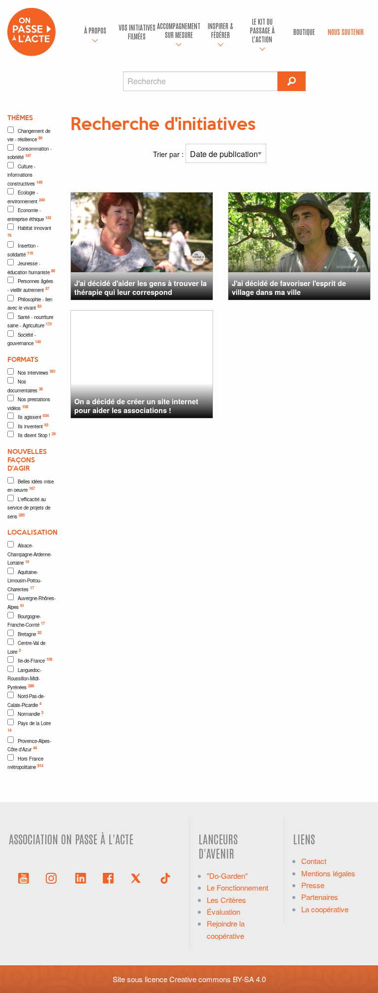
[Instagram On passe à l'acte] (53, 877)
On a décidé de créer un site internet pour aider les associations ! (136, 405)
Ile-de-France (35, 660)
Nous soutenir (346, 31)
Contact (313, 861)
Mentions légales (328, 873)
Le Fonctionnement (237, 887)
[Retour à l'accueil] (31, 31)
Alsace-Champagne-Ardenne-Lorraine (29, 554)
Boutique (304, 31)
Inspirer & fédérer (220, 30)
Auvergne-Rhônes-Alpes (31, 602)
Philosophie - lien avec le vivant (29, 304)
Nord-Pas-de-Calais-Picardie (26, 700)
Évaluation (223, 911)
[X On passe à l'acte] (138, 877)
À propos (95, 30)
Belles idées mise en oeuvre (30, 486)
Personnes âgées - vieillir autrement (30, 285)
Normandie (30, 713)
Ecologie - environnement (26, 197)
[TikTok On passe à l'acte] (165, 877)
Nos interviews (37, 372)
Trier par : (169, 154)
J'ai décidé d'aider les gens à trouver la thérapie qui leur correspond (140, 287)
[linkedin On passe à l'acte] (81, 877)
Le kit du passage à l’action (262, 30)
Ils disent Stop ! (37, 435)
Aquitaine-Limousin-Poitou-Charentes (24, 581)
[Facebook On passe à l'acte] (108, 877)
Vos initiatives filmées (137, 31)
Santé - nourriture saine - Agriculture (30, 321)
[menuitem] (95, 32)
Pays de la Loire (29, 726)
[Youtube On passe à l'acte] (23, 877)
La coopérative (324, 909)
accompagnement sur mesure (179, 30)
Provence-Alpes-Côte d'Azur (29, 745)
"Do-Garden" (227, 875)
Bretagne (29, 634)
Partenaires (319, 897)
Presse (312, 885)
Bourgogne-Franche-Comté (26, 621)
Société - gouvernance (24, 339)
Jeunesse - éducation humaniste (31, 268)
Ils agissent (33, 416)
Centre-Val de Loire (26, 647)
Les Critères (226, 900)
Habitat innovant (29, 231)
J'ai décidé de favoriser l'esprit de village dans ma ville (289, 287)
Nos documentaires (25, 386)
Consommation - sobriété (29, 153)
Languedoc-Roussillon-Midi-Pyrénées (24, 679)
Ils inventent (33, 426)
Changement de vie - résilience (28, 135)
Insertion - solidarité (22, 250)
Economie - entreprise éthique (29, 215)
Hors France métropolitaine (25, 763)
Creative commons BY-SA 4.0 (217, 979)
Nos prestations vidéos (28, 404)
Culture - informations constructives (24, 175)
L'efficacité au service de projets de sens (28, 508)
